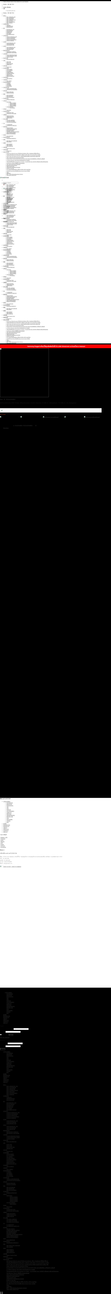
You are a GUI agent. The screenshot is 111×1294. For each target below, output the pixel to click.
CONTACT (6, 211)
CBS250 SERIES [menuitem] (14, 1199)
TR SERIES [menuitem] (9, 1173)
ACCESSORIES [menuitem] (10, 1061)
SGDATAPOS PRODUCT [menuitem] (13, 1242)
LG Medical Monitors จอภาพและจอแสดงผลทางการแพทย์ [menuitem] (21, 1269)
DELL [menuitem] (4, 1085)
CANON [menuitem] (5, 1134)
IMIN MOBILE (9, 144)
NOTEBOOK (10, 803)
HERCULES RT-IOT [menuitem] (11, 1163)
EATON (5, 65)
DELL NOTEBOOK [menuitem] (11, 1087)
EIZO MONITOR (10, 136)
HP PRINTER (9, 32)
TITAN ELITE (9, 74)
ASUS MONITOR (10, 49)
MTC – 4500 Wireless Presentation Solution (15, 174)
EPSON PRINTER (10, 91)
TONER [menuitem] (8, 1071)
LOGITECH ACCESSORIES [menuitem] (13, 1180)
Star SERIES (9, 71)
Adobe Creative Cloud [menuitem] (12, 1255)
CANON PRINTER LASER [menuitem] (13, 1137)
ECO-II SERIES (10, 70)
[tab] (52, 428)
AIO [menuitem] (8, 1057)
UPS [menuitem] (8, 1058)
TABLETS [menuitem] (9, 1063)
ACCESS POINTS (10, 106)
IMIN (4, 143)
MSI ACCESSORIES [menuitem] (11, 1190)
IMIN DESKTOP (10, 146)
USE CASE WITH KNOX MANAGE (13, 164)
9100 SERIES (12, 107)
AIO (8, 807)
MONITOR (9, 804)
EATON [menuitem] (5, 1150)
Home (1, 399)
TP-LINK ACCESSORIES (11, 122)
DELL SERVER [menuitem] (10, 1094)
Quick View (9, 493)
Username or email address (6, 1029)
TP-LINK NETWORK (11, 121)
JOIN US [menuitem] (5, 1082)
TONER (8, 202)
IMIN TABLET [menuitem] (10, 1251)
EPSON (5, 90)
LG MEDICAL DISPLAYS (12, 125)
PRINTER (9, 814)
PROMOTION (6, 825)
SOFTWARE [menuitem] (10, 1069)
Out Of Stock (9, 500)
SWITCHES (9, 101)
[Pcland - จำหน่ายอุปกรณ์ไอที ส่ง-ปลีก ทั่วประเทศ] (4, 177)
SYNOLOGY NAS (10, 112)
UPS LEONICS (9, 78)
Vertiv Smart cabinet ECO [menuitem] (13, 1289)
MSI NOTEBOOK (10, 95)
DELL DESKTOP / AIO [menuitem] (12, 1086)
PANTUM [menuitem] (5, 1140)
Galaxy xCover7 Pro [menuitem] (11, 1277)
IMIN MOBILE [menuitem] (10, 1249)
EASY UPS (9, 61)
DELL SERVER (9, 22)
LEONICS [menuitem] (5, 1165)
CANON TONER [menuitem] (11, 1139)
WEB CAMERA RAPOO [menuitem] (12, 1235)
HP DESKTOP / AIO (10, 29)
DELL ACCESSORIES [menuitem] (12, 1093)
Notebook (3, 838)
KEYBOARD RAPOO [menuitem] (12, 1231)
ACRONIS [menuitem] (9, 1286)
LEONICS (5, 77)
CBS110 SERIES (13, 102)
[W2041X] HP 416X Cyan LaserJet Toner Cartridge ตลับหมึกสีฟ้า (21, 760)
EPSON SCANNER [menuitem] (11, 1184)
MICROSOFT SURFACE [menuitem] (12, 1132)
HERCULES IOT (10, 75)
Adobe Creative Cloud (11, 148)
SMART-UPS (9, 64)
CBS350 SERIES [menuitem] (14, 1201)
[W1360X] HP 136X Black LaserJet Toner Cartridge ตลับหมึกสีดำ (21, 661)
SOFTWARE (10, 819)
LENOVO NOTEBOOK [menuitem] (12, 1114)
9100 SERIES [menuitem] (13, 1204)
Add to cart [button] (9, 566)
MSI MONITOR (10, 96)
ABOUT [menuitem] (5, 1078)
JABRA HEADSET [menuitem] (11, 1213)
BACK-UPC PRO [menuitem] (11, 1147)
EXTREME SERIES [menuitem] (11, 1159)
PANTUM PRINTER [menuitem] (11, 1141)
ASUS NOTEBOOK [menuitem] (11, 1127)
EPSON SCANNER (10, 92)
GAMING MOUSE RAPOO (12, 128)
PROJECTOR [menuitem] (10, 1067)
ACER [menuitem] (4, 1119)
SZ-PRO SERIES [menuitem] (11, 1158)
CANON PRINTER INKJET (12, 222)
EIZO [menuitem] (4, 1238)
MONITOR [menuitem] (9, 1054)
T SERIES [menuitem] (9, 1172)
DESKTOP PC (9, 191)
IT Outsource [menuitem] (10, 1258)
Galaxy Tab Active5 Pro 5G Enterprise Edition (15, 157)
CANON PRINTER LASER (12, 55)
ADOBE (5, 147)
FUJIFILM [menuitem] (5, 1191)
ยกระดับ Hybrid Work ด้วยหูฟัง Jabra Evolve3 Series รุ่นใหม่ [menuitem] (21, 1283)
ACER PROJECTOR (10, 44)
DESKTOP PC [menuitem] (10, 1056)
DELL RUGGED (10, 20)
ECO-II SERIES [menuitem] (10, 1155)
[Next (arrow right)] (2, 1293)
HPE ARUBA (9, 141)
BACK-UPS (9, 62)
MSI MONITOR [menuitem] (10, 1188)
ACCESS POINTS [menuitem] (11, 1202)
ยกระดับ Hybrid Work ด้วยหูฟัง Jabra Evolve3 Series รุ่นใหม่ (18, 171)
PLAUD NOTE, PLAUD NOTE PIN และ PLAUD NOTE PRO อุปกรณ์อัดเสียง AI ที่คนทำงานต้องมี (26, 158)
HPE (4, 139)
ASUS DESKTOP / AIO (11, 47)
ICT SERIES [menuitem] (10, 1175)
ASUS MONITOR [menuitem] (11, 1129)
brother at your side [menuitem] (11, 1280)
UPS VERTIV (9, 80)
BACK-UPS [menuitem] (9, 1145)
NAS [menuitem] (8, 1068)
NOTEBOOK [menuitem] (10, 1053)
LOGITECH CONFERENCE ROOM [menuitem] (15, 1278)
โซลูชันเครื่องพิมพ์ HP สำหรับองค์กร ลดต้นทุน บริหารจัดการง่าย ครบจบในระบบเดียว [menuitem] (28, 1262)
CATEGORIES (6, 801)
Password (2, 1031)
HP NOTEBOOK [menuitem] (10, 1104)
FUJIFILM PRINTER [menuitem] (12, 1193)
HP (4, 28)
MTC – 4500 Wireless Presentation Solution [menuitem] (17, 1288)
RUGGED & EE (10, 27)
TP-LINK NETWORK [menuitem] (12, 1220)
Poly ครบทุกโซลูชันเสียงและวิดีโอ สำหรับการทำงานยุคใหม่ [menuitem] (21, 1282)
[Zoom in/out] (2, 1292)
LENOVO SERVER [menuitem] (11, 1118)
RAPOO (5, 126)
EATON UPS (9, 66)
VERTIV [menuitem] (5, 1168)
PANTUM (5, 58)
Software (3, 845)
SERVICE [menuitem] (5, 1256)
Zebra (8, 172)
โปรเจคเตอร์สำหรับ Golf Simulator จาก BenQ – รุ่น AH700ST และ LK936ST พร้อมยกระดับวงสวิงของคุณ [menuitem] (33, 1271)
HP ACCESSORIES (10, 399)
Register (3, 1049)
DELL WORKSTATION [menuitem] (12, 1090)
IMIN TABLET (9, 145)
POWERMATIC (7, 82)
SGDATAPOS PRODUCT (11, 138)
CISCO (5, 100)
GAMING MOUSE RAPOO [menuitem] (13, 1230)
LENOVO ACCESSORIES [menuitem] (13, 1116)
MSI (4, 94)
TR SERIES (9, 84)
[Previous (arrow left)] (0, 1293)
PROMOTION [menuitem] (6, 1075)
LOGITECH (6, 87)
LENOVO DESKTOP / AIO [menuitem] (13, 1112)
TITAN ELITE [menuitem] (10, 1161)
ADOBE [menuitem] (5, 1253)
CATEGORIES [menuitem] (6, 1051)
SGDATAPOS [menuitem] (6, 1241)
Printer (2, 844)
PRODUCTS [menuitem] (6, 1076)
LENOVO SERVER (10, 40)
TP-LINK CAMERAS (11, 120)
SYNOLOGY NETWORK (11, 113)
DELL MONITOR (10, 18)
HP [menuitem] (4, 1101)
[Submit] (4, 184)
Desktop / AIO (4, 837)
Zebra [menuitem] (8, 1285)
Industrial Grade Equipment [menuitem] (13, 1276)
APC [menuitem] (4, 1143)
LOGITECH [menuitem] (6, 1177)
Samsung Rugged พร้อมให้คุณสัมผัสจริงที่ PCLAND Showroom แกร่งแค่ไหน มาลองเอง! (56, 346)
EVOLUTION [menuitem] (10, 1176)
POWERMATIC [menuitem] (7, 1170)
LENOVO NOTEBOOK (11, 37)
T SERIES (8, 83)
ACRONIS (8, 173)
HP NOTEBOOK (10, 30)
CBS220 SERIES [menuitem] (14, 1198)
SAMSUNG (6, 24)
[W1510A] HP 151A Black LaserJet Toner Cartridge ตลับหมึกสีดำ (21, 694)
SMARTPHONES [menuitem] (11, 1065)
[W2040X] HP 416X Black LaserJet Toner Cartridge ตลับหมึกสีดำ (21, 727)
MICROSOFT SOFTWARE (12, 52)
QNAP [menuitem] (4, 1205)
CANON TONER (10, 56)
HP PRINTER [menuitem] (10, 1107)
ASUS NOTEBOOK (10, 48)
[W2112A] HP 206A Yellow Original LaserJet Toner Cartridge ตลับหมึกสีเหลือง (25, 793)
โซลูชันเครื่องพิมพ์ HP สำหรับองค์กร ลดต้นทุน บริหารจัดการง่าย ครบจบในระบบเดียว (23, 154)
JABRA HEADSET (10, 115)
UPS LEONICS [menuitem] (10, 1166)
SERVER (9, 809)
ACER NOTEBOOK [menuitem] (11, 1122)
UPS (8, 808)
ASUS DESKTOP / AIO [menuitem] (12, 1126)
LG (4, 123)
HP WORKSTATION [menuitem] (11, 1109)
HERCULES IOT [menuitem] (11, 1162)
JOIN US (5, 832)
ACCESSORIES (9, 195)
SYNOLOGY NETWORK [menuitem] (13, 1211)
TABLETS (8, 25)
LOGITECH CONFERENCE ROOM (13, 167)
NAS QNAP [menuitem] (9, 1206)
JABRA (5, 114)
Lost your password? (5, 1037)
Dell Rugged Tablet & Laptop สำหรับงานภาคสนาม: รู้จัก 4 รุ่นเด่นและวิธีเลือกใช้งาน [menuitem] (27, 1261)
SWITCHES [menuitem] (9, 1195)
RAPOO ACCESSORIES (11, 133)
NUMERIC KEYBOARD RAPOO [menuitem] (14, 1234)
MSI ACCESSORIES (10, 97)
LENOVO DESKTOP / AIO (12, 36)
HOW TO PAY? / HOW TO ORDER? (12, 866)
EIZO (4, 134)
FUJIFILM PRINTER (10, 99)
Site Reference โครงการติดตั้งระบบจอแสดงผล (16, 163)
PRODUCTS (6, 207)
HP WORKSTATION (10, 34)
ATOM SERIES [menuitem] (10, 1154)
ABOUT (5, 827)
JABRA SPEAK (9, 117)
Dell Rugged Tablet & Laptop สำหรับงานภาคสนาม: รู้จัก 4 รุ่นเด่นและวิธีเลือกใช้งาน (23, 153)
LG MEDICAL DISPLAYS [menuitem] (13, 1226)
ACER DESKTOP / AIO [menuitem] (12, 1121)
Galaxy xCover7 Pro (10, 166)
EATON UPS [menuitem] (10, 1151)
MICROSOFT (6, 50)
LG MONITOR (9, 124)
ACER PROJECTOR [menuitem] (11, 1123)
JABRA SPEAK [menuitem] (10, 1216)
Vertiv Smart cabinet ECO (11, 175)
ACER (4, 41)
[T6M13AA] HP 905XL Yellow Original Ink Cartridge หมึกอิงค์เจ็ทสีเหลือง (24, 628)
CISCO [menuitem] (5, 1194)
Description (6, 428)
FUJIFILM (5, 98)
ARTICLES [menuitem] (6, 1079)
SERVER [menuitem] (9, 1060)
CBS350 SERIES (13, 105)
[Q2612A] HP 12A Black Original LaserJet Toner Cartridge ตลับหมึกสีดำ (23, 561)
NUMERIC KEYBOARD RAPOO (13, 131)
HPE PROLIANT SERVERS (12, 140)
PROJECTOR (10, 816)
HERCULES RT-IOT (10, 76)
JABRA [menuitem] (5, 1212)
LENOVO (5, 35)
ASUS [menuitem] (4, 1125)
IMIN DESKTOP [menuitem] (11, 1252)
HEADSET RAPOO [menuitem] (11, 1233)
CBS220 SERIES (13, 103)
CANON (5, 53)
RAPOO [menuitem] (5, 1227)
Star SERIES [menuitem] (10, 1157)
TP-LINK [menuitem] (5, 1217)
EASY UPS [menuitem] (9, 1144)
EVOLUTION (9, 86)
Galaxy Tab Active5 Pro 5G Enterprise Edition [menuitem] (17, 1266)
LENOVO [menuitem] (5, 1111)
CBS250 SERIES (13, 104)
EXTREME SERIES (10, 73)
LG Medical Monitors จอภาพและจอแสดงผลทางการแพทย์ (18, 160)
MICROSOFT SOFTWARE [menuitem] (13, 1133)
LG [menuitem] (4, 1223)
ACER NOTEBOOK (10, 211)
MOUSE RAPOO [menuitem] (11, 1229)
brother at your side (10, 168)
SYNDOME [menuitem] (6, 1152)
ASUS (4, 46)
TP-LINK (5, 119)
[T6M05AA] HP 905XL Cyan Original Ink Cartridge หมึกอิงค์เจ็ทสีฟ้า (22, 595)
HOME (5, 204)
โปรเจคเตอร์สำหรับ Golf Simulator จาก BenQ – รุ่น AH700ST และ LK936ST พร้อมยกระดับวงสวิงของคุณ (27, 161)
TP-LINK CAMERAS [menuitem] (12, 1219)
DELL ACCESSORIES (11, 21)
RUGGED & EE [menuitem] (10, 1100)
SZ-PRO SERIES (10, 72)
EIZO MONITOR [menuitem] (11, 1240)
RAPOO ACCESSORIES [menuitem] (12, 1237)
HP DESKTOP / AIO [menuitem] (11, 1103)
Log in (11, 1034)
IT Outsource (9, 150)
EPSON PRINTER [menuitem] (11, 1183)
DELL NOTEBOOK (10, 17)
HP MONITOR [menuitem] (10, 1105)
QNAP (4, 109)
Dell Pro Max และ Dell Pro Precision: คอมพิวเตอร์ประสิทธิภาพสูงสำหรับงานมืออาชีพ (23, 156)
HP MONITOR (9, 31)
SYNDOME (6, 68)
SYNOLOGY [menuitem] (6, 1208)
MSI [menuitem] (4, 1186)
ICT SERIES (9, 85)
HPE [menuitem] (4, 1244)
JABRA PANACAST (10, 116)
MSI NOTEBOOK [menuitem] (11, 1187)
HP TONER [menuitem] (9, 1108)
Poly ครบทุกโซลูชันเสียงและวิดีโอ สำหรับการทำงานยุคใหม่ (18, 169)
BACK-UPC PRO (10, 63)
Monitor (2, 841)
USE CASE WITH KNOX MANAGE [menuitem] (15, 1274)
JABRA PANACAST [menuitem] (11, 1215)
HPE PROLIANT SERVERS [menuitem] (13, 1245)
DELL (4, 15)
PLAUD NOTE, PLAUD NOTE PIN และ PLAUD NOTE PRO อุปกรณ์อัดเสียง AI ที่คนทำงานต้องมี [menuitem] (31, 1267)
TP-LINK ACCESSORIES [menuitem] (13, 1222)
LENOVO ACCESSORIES (11, 39)
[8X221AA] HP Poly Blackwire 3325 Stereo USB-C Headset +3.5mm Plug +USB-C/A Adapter (28, 496)
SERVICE (5, 149)
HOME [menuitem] (5, 1074)
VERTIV (5, 79)
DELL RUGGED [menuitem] (10, 1091)
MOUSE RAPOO (10, 127)
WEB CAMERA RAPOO (11, 132)
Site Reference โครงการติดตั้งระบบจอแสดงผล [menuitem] (18, 1273)
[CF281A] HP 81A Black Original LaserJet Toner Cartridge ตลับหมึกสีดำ (23, 528)
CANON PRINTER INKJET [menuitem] (13, 1136)
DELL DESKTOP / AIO (11, 16)
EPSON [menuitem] (5, 1181)
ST (36, 425)
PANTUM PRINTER (10, 59)
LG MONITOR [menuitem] (10, 1224)
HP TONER (9, 33)
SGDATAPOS (6, 137)
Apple (2, 840)
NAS (8, 818)
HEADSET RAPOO (10, 130)
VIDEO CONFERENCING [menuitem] (13, 1179)
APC (4, 60)
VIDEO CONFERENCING (11, 88)
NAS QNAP (9, 110)
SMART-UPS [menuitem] (10, 1148)
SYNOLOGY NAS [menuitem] (11, 1209)
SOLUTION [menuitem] (6, 1259)
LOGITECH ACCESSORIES (12, 89)
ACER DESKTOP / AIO (11, 43)
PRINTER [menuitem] (9, 1064)
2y (13, 425)
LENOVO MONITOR (11, 38)
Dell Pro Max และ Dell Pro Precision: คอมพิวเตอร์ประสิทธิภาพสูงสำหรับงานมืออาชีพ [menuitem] (27, 1264)
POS (8, 822)
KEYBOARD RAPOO (11, 129)
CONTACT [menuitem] (6, 1081)
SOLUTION (6, 152)
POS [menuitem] (8, 1072)
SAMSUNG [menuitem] (6, 1096)
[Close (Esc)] (0, 1292)
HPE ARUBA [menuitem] (10, 1247)
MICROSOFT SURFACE (11, 51)
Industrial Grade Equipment (12, 165)
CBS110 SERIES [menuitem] (14, 1197)
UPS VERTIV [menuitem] (10, 1169)
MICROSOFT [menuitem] (6, 1130)
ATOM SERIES (9, 69)
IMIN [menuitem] (4, 1248)
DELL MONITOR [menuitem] (11, 1089)
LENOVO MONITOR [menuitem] (12, 1115)
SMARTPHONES (10, 26)
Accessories (3, 847)
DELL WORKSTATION (11, 19)
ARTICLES (6, 210)
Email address (3, 1043)
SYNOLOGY (6, 111)
